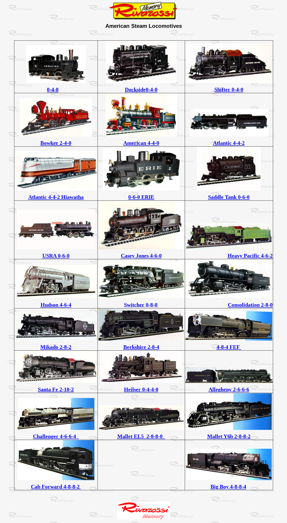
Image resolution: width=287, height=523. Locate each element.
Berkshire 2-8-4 (141, 347)
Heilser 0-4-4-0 (141, 389)
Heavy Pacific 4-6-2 (250, 256)
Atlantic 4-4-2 (229, 143)
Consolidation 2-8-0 (250, 305)
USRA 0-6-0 (56, 256)
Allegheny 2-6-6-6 (229, 389)
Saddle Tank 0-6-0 (229, 197)
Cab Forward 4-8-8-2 (56, 487)
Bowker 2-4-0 (55, 143)
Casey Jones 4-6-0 (141, 256)
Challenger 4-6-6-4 (56, 436)
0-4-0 (53, 89)
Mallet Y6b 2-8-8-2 (228, 436)
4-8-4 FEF (229, 347)
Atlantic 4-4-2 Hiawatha (56, 197)
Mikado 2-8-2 (55, 347)
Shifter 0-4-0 (228, 89)
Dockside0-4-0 (141, 89)
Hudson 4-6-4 (56, 305)
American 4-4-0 (141, 143)
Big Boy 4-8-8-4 (228, 487)
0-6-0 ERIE (141, 197)
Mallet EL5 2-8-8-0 (141, 436)
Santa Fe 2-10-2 (56, 389)
